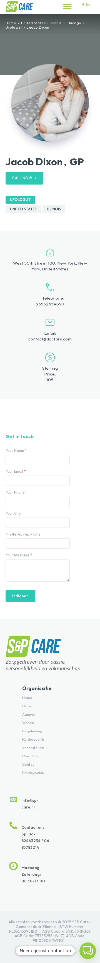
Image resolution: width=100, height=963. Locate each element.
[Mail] (61, 948)
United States (33, 23)
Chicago (73, 23)
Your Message (19, 555)
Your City (13, 513)
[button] (87, 950)
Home (11, 23)
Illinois (56, 23)
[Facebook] (38, 948)
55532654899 (50, 304)
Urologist (14, 27)
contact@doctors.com (50, 339)
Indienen (20, 595)
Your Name (16, 450)
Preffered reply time (23, 534)
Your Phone (15, 492)
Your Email (16, 471)
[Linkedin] (88, 5)
